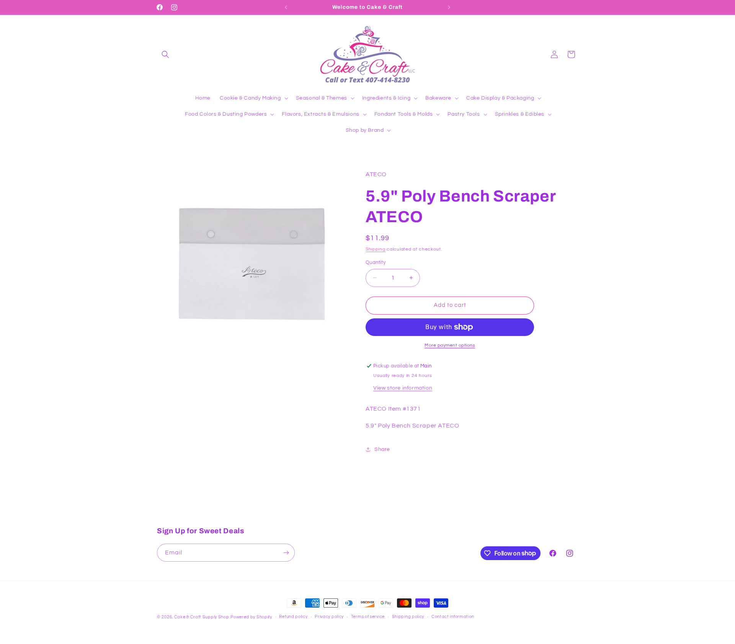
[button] (165, 54)
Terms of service (368, 617)
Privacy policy (329, 617)
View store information (402, 388)
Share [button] (382, 449)
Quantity (375, 262)
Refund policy (293, 617)
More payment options (450, 345)
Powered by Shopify (251, 617)
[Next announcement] (449, 7)
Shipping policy (408, 617)
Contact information (452, 617)
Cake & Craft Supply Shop (201, 617)
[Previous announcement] (286, 7)
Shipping (375, 249)
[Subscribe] (286, 553)
